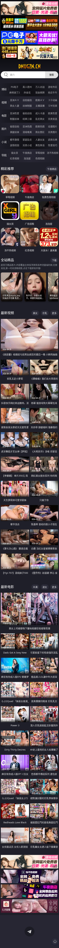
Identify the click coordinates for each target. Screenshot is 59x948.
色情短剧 (40, 158)
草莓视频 (40, 152)
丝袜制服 (27, 105)
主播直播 (40, 105)
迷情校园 (14, 145)
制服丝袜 (14, 118)
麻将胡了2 (14, 92)
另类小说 (27, 145)
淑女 (44, 587)
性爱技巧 (52, 145)
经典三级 (27, 118)
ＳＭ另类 (52, 105)
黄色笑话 (40, 145)
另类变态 (52, 118)
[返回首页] (55, 941)
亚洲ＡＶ (14, 100)
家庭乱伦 (27, 139)
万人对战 (40, 86)
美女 (35, 313)
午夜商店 (27, 152)
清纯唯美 (27, 132)
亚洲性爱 (14, 113)
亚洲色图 (27, 126)
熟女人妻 (14, 105)
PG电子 (14, 86)
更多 (54, 313)
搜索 (51, 74)
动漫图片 (52, 126)
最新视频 (7, 313)
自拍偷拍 (27, 100)
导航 (4, 155)
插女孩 (14, 152)
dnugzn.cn (29, 66)
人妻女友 (40, 139)
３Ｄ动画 (52, 100)
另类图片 (52, 132)
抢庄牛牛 (52, 92)
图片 (4, 129)
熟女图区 (40, 132)
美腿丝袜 (14, 132)
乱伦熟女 (40, 118)
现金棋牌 (40, 92)
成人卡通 (40, 113)
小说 (4, 142)
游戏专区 (52, 86)
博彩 (4, 89)
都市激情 (14, 139)
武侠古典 (52, 139)
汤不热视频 (52, 152)
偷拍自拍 (27, 113)
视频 (4, 102)
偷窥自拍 (14, 126)
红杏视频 (14, 158)
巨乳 (44, 313)
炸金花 (27, 92)
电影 (4, 115)
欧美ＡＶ (40, 100)
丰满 (35, 587)
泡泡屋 (27, 158)
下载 (54, 260)
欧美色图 (40, 126)
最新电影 (7, 587)
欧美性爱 (52, 113)
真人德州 (27, 86)
